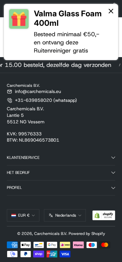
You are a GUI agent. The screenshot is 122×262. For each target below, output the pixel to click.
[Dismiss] (111, 11)
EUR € (24, 215)
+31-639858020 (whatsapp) (46, 100)
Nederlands (65, 215)
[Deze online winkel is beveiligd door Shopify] (103, 215)
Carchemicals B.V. (50, 233)
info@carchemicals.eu (38, 91)
